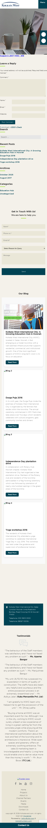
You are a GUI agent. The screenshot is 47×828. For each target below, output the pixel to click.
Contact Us (23, 825)
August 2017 (6, 178)
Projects (23, 792)
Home (23, 789)
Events (23, 801)
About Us (23, 795)
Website (3, 114)
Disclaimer (27, 816)
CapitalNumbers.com (23, 821)
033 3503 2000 (24, 618)
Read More (12, 362)
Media (23, 804)
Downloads (23, 807)
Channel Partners (23, 798)
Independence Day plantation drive (16, 159)
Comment (4, 77)
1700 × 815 (19, 56)
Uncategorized (7, 194)
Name (3, 100)
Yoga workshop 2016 (10, 162)
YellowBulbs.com (27, 818)
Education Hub (7, 190)
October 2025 (6, 175)
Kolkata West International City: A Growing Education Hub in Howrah (20, 151)
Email (2, 107)
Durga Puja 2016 (7, 156)
